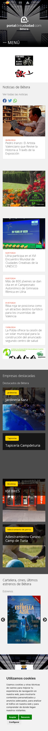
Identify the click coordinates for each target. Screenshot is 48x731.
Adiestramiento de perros (19, 529)
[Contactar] (20, 2)
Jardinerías (12, 392)
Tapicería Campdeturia (22, 445)
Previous (3, 620)
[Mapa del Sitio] (27, 2)
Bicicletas (11, 484)
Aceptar (12, 717)
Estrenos (8, 591)
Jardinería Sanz (16, 399)
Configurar (14, 722)
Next (45, 620)
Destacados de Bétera (16, 383)
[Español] (6, 3)
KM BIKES (12, 491)
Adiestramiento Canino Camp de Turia (22, 538)
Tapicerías (12, 438)
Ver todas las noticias (15, 94)
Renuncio (25, 717)
